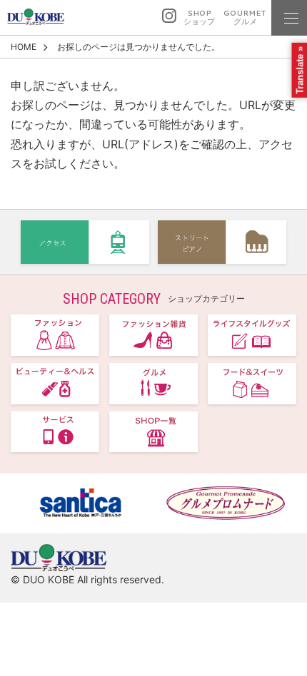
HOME (23, 46)
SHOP (199, 17)
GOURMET (244, 17)
